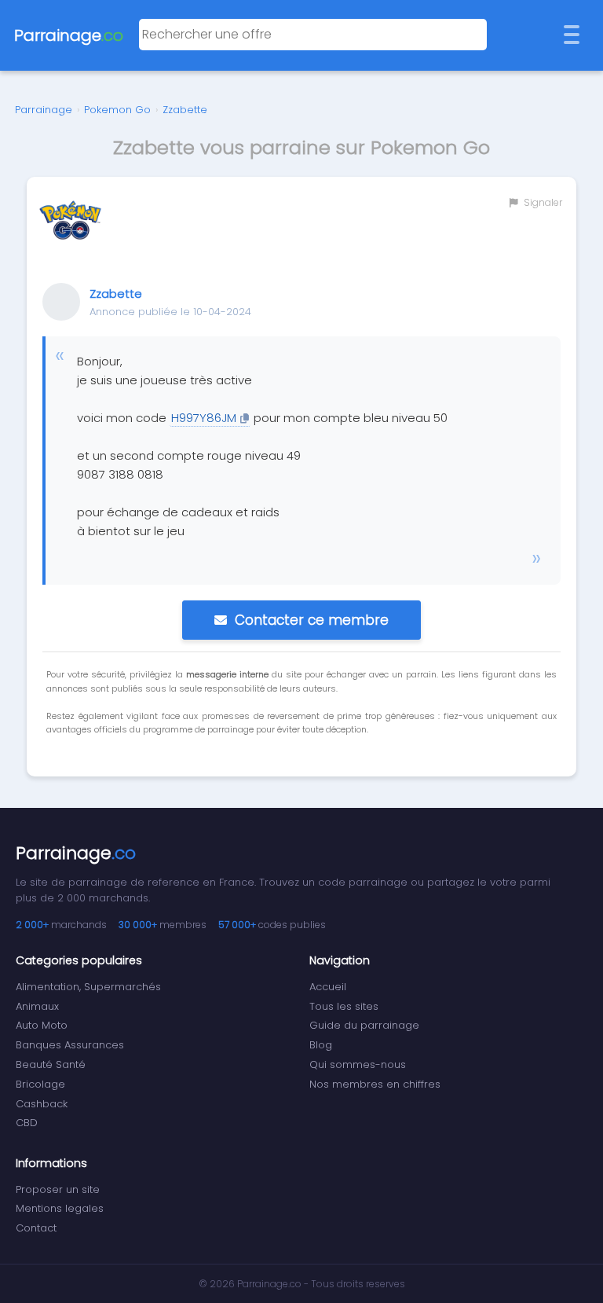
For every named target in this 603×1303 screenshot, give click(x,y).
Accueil (327, 986)
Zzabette (185, 109)
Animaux (37, 1006)
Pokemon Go (117, 109)
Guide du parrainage (364, 1025)
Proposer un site (58, 1189)
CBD (27, 1122)
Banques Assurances (70, 1044)
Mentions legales (60, 1208)
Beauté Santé (51, 1064)
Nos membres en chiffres (374, 1084)
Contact (36, 1227)
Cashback (42, 1103)
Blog (320, 1044)
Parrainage (43, 109)
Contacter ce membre (312, 620)
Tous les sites (343, 1006)
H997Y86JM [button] (203, 417)
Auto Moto (42, 1025)
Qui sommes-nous (357, 1064)
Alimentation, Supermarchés (88, 986)
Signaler (541, 202)
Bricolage (40, 1084)
